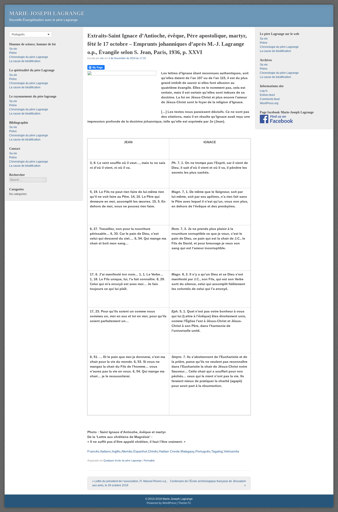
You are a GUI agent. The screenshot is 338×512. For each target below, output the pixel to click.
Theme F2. (185, 503)
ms (102, 58)
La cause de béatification (24, 61)
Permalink (149, 460)
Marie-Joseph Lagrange (47, 13)
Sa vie (13, 48)
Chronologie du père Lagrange (28, 57)
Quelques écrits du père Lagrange (122, 460)
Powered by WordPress (161, 503)
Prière (13, 52)
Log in (264, 90)
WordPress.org (269, 103)
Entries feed (267, 95)
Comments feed (270, 99)
